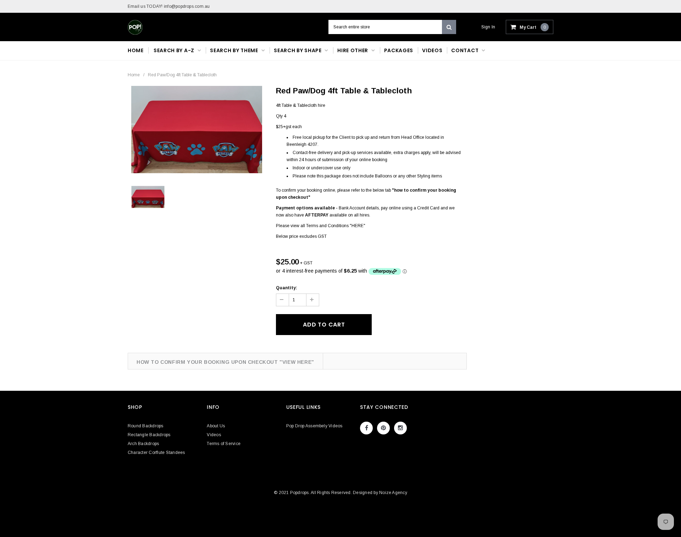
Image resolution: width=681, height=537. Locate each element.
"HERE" (357, 225)
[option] (196, 129)
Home (134, 74)
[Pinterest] (383, 428)
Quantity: (286, 287)
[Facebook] (366, 428)
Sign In (488, 26)
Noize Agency (393, 492)
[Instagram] (400, 428)
